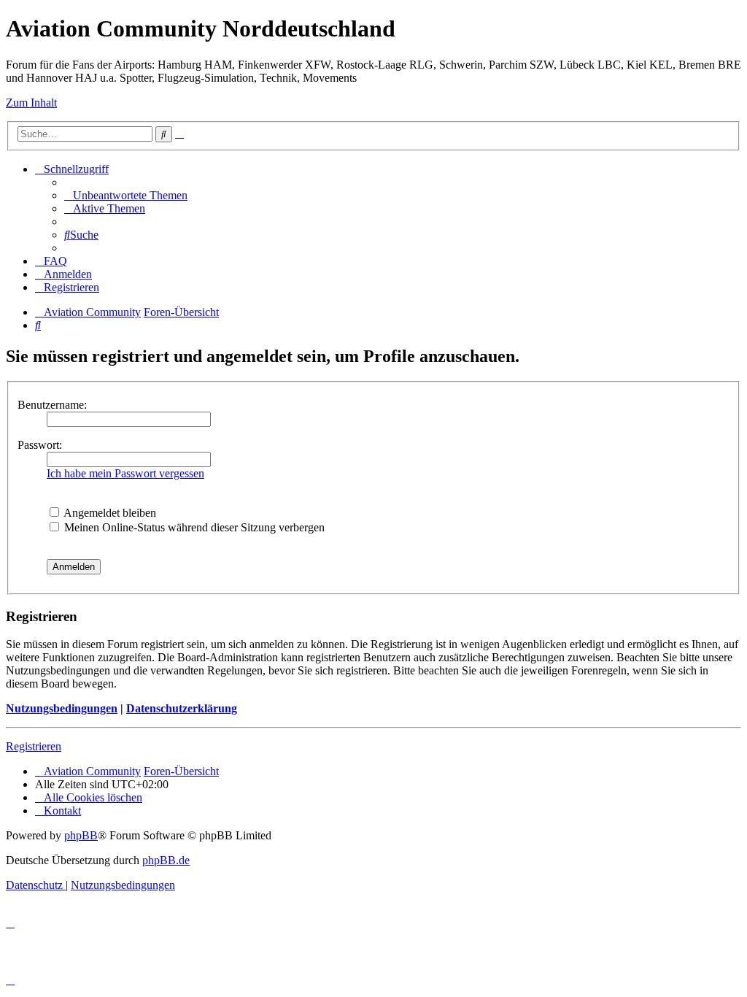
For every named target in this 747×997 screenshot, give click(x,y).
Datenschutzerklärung (181, 708)
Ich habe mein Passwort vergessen (125, 473)
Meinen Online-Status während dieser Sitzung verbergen (193, 527)
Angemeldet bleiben (108, 513)
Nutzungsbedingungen (61, 708)
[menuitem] (125, 195)
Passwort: (40, 445)
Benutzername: (52, 405)
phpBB (81, 835)
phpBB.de (166, 860)
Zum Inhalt (31, 102)
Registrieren (33, 746)
